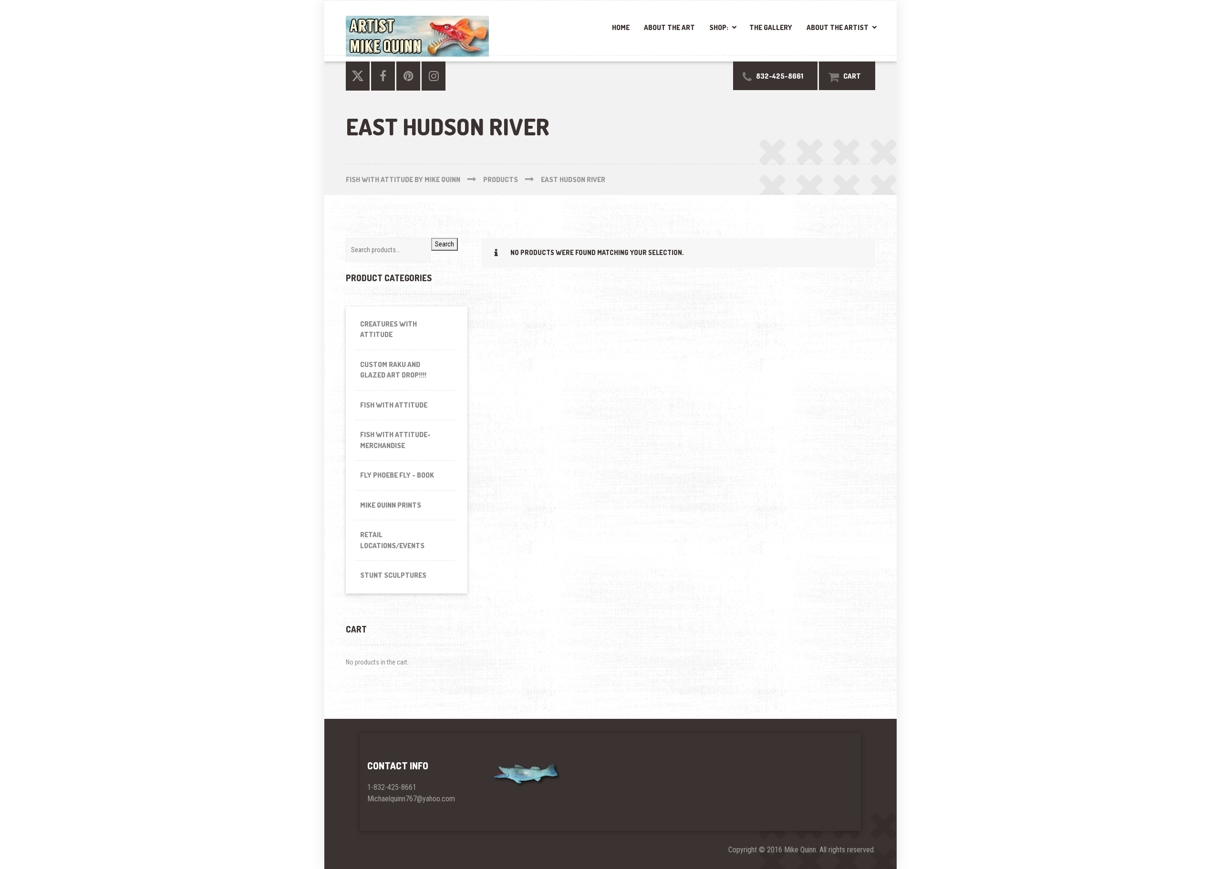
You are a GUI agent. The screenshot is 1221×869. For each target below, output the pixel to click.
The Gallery (770, 27)
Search (444, 244)
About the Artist (838, 27)
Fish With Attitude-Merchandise (395, 440)
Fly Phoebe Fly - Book (397, 475)
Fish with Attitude (393, 404)
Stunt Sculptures (393, 575)
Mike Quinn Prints (390, 505)
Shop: (718, 27)
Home (621, 27)
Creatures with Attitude (388, 329)
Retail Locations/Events (392, 540)
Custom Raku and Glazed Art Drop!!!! (393, 370)
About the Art (669, 27)
